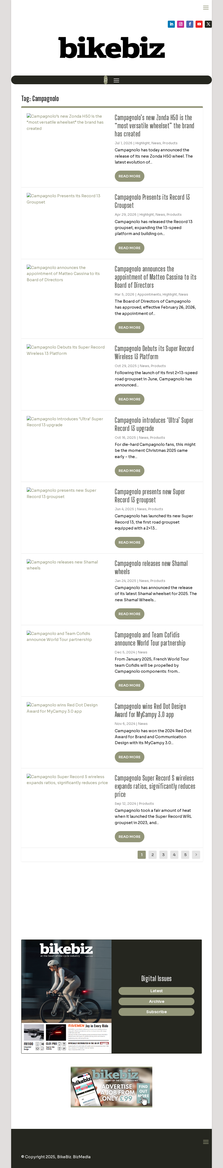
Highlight (142, 143)
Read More (130, 176)
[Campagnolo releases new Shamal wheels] (68, 565)
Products (170, 143)
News (156, 143)
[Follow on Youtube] (199, 24)
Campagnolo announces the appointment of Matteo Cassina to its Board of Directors (155, 277)
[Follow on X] (208, 24)
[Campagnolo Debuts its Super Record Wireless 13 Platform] (68, 350)
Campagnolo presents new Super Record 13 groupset (150, 495)
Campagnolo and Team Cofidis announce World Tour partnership (150, 639)
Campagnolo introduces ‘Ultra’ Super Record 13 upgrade (154, 424)
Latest (156, 990)
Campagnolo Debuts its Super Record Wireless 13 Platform (154, 352)
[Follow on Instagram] (180, 24)
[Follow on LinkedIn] (171, 24)
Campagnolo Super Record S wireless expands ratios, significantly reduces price (155, 786)
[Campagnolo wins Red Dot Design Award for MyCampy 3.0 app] (68, 708)
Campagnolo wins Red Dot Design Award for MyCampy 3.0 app (150, 710)
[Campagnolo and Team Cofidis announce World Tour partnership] (68, 637)
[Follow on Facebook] (189, 24)
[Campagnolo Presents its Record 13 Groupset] (68, 199)
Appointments (149, 294)
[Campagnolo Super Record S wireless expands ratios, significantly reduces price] (68, 780)
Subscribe (156, 1011)
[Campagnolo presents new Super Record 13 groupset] (68, 493)
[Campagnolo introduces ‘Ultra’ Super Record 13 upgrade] (68, 422)
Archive (156, 1001)
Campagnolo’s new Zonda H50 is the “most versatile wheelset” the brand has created (154, 125)
